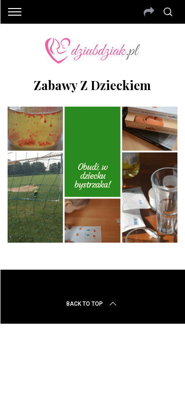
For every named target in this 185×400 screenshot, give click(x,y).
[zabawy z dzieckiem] (93, 239)
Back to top (84, 303)
